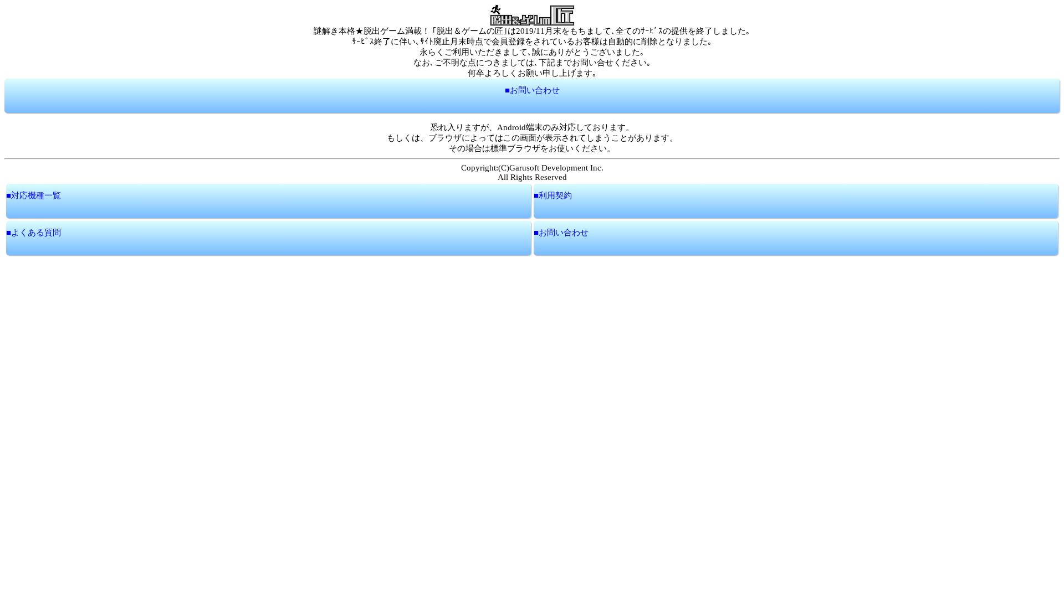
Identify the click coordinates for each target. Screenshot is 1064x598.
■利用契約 (553, 195)
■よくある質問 (33, 232)
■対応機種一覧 (33, 195)
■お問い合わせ (532, 90)
